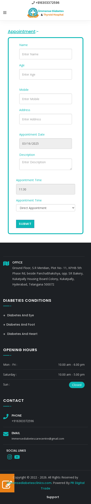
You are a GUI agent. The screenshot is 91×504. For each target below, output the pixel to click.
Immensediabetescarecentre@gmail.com (38, 438)
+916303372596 (47, 3)
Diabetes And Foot (20, 324)
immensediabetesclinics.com (29, 483)
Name (23, 45)
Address (24, 110)
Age (22, 65)
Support (53, 497)
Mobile (24, 90)
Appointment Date (32, 134)
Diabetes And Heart (21, 334)
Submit (25, 224)
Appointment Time (29, 180)
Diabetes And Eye (20, 315)
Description (27, 155)
